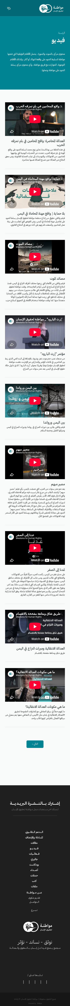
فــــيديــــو (34, 848)
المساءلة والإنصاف (34, 837)
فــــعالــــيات (34, 854)
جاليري (34, 859)
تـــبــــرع (34, 910)
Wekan (39, 1003)
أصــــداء (34, 870)
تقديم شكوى (34, 898)
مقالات (34, 843)
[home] (51, 8)
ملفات (34, 886)
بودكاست (34, 864)
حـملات (34, 875)
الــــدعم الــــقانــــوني (34, 832)
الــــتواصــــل (34, 902)
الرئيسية (61, 33)
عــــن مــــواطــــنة (34, 892)
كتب (34, 881)
